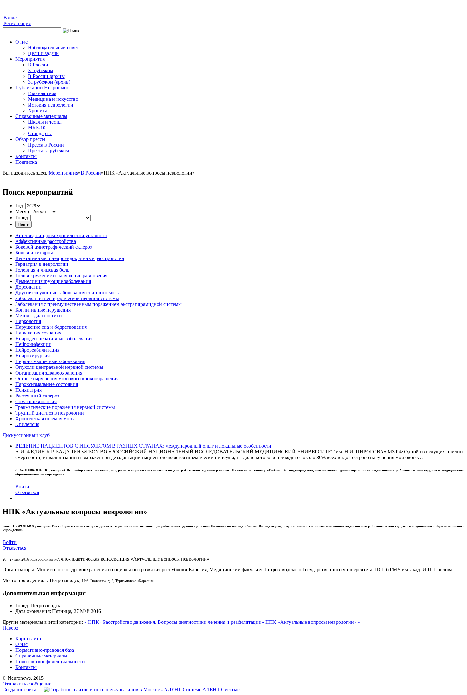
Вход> (10, 17)
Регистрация (17, 23)
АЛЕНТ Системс (221, 689)
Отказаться (27, 492)
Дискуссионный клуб (26, 435)
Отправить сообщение (27, 683)
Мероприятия (63, 172)
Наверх (10, 627)
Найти (23, 224)
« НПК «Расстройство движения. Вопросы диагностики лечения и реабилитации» (174, 622)
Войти (22, 486)
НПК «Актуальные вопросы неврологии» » (312, 622)
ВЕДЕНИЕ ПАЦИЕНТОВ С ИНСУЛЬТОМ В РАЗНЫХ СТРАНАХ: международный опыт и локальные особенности (143, 446)
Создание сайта (19, 689)
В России (91, 172)
